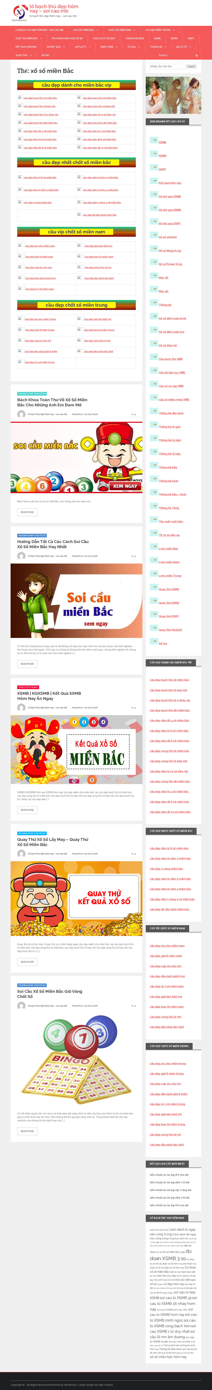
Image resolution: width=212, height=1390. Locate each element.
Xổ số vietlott (168, 237)
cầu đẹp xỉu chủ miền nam (40, 246)
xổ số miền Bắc (187, 1353)
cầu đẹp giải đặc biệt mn (98, 246)
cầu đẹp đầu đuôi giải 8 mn (40, 278)
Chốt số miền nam (119, 30)
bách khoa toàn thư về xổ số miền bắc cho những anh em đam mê (52, 402)
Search (191, 66)
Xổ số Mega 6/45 (170, 250)
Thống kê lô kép (170, 453)
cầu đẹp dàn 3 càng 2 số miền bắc (102, 202)
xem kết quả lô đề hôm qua (166, 1353)
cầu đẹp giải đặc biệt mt (97, 319)
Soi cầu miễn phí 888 (179, 1341)
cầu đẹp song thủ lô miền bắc (99, 98)
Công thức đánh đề (178, 1238)
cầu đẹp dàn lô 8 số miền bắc (40, 177)
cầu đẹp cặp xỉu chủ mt (38, 340)
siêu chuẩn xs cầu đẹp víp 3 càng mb (170, 1190)
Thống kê (156, 47)
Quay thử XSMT (169, 616)
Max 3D (163, 277)
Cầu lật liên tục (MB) (172, 372)
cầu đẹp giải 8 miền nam (39, 256)
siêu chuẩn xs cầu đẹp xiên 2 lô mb (169, 1182)
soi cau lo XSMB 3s (175, 1298)
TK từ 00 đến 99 (169, 535)
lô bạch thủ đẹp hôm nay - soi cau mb (47, 414)
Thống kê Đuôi (168, 481)
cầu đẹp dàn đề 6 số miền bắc (99, 139)
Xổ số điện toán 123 (171, 331)
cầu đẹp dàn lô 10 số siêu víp (99, 114)
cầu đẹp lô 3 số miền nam (39, 289)
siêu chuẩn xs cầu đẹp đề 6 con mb (169, 1174)
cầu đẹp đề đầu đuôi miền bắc (100, 215)
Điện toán (107, 47)
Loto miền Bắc (168, 548)
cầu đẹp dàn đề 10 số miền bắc (100, 147)
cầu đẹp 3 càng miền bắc (38, 202)
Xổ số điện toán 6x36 (172, 318)
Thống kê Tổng (169, 508)
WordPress (70, 1385)
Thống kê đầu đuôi (171, 413)
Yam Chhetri (106, 1385)
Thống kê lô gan (170, 426)
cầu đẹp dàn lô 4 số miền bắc (99, 131)
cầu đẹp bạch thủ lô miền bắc (40, 98)
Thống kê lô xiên (170, 440)
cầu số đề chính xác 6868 (177, 1246)
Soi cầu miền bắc (83, 30)
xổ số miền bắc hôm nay (168, 1357)
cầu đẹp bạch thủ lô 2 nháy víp (41, 114)
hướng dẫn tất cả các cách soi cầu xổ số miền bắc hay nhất (53, 544)
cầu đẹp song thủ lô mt (97, 340)
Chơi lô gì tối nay (104, 38)
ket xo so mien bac (180, 1272)
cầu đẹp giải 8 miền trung (39, 330)
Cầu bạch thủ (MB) (171, 359)
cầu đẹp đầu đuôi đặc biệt (99, 278)
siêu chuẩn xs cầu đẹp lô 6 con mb (169, 1205)
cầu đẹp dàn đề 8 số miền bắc (40, 147)
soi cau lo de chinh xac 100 (165, 1288)
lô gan (160, 1284)
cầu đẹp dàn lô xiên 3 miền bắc (41, 190)
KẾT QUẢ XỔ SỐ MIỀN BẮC (172, 1280)
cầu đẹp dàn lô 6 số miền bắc (40, 139)
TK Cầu (131, 47)
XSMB (157, 38)
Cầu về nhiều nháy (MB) (174, 399)
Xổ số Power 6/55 (170, 264)
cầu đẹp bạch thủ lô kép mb (39, 106)
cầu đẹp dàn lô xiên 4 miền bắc (100, 190)
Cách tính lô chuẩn (159, 1230)
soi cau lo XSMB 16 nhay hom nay (173, 1303)
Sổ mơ (163, 643)
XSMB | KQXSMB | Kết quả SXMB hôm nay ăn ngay (49, 696)
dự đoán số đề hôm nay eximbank (176, 1263)
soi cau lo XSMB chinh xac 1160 (172, 1309)
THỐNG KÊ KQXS (134, 38)
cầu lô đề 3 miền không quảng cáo (174, 1242)
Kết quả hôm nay (26, 47)
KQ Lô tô (181, 47)
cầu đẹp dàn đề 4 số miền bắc (40, 131)
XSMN (174, 38)
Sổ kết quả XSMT (170, 223)
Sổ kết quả (54, 47)
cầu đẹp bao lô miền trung (99, 330)
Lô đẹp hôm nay (173, 1284)
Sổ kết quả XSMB (170, 196)
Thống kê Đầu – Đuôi (172, 494)
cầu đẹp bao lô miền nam (99, 256)
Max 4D (163, 291)
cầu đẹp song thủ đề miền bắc (100, 123)
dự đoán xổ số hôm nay (172, 1267)
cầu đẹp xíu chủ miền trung (40, 319)
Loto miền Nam (169, 562)
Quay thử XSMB (169, 589)
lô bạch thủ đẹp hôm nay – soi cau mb (54, 8)
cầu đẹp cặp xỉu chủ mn (38, 267)
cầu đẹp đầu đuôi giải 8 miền (41, 351)
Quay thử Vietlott (170, 629)
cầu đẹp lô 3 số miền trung (40, 362)
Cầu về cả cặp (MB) (171, 386)
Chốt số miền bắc (27, 38)
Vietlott (80, 47)
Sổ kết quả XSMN (170, 210)
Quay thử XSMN (169, 602)
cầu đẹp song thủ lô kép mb (99, 106)
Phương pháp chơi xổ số (67, 38)
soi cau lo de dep (185, 1288)
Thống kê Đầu (168, 467)
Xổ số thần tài (168, 345)
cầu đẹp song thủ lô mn (98, 267)
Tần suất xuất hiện (171, 521)
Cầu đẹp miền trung (158, 30)
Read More (27, 512)
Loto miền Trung (170, 575)
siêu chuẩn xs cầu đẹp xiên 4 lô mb (169, 1197)
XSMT (191, 38)
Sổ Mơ (45, 55)
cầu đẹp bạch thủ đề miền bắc (40, 123)
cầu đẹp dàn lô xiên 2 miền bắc (100, 177)
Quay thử (21, 55)
